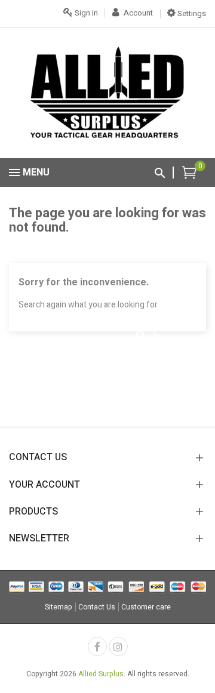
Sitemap (58, 607)
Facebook (97, 646)
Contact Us (96, 607)
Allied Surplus (101, 674)
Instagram (118, 646)
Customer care (146, 607)
